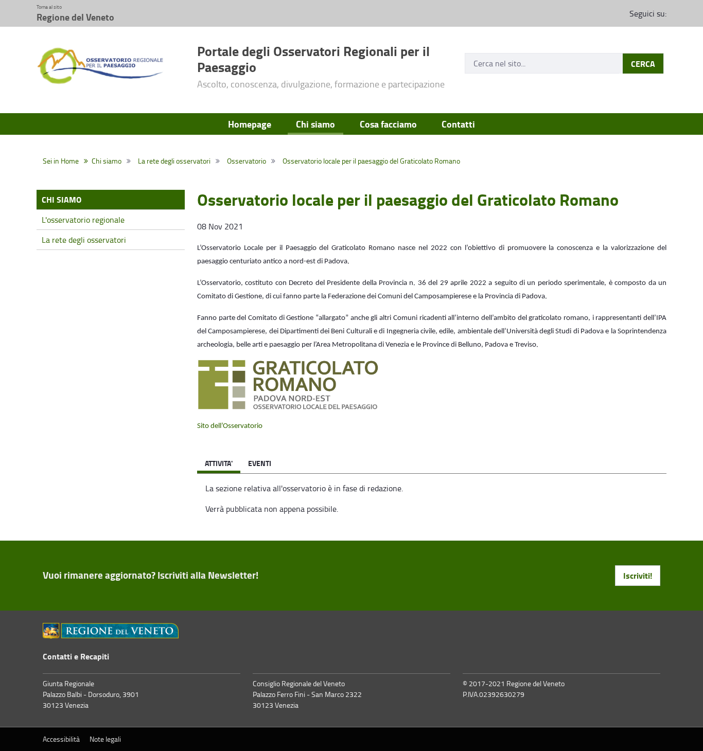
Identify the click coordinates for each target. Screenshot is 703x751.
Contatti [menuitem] (458, 124)
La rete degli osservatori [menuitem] (84, 239)
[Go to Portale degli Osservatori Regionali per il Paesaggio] (111, 66)
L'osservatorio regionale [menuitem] (83, 219)
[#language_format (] (111, 631)
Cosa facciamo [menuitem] (388, 124)
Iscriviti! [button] (637, 575)
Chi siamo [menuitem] (315, 124)
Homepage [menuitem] (249, 124)
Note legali (105, 739)
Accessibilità (61, 739)
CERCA (643, 63)
